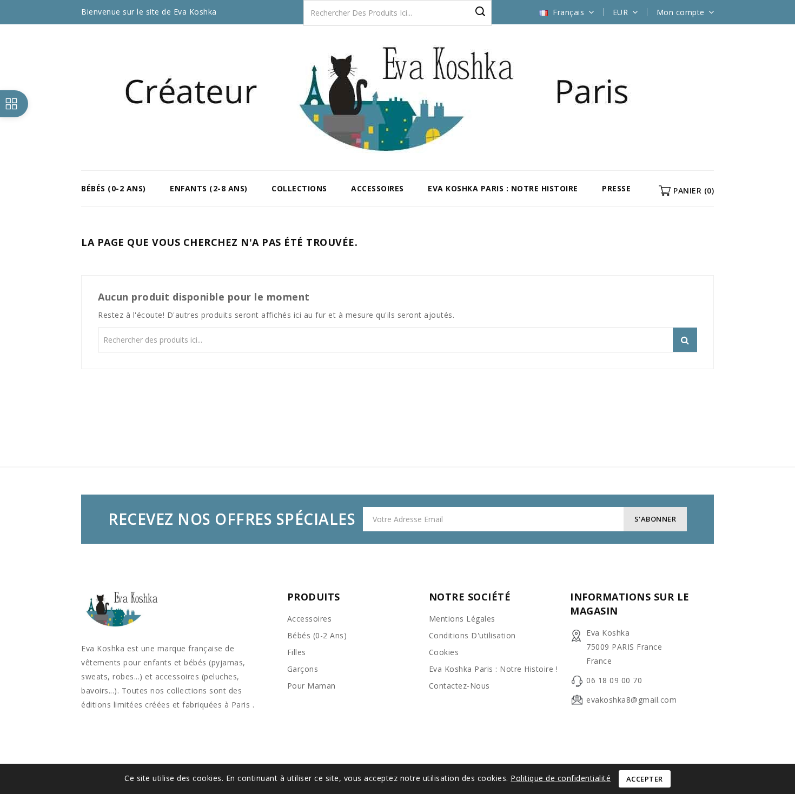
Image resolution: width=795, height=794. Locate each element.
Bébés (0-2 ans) (113, 188)
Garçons (303, 669)
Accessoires (377, 188)
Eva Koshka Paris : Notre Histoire (503, 188)
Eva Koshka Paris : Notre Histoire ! (493, 669)
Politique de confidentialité (561, 778)
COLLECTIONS (299, 188)
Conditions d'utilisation (472, 635)
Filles (296, 652)
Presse (616, 188)
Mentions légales (462, 618)
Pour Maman (311, 685)
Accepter (644, 779)
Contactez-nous (459, 685)
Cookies (444, 652)
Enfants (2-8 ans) (209, 188)
